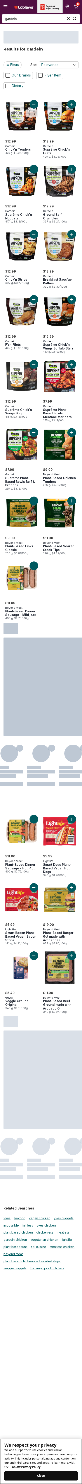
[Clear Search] (68, 18)
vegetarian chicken (44, 1239)
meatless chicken (62, 1247)
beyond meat (13, 1254)
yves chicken (46, 1225)
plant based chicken (18, 1232)
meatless (63, 1232)
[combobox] (41, 18)
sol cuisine (38, 1247)
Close (41, 1476)
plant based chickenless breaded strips (32, 1261)
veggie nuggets (14, 1268)
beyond (19, 1218)
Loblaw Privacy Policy (25, 1467)
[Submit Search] (74, 18)
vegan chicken (39, 1218)
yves (6, 1218)
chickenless (44, 1232)
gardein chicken (15, 1239)
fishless (27, 1225)
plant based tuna (15, 1247)
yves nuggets (63, 1218)
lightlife (67, 1239)
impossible (11, 1225)
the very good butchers (47, 1268)
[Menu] (5, 5)
